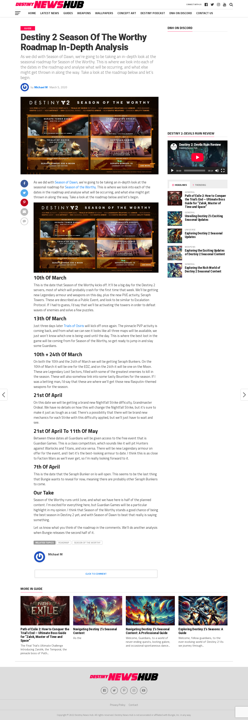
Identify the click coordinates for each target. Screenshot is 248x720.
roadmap (63, 542)
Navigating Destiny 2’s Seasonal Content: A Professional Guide (148, 631)
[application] (197, 157)
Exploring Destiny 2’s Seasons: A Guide (200, 631)
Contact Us (204, 13)
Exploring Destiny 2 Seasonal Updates (204, 235)
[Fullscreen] (223, 170)
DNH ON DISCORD (180, 13)
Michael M (41, 87)
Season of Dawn (66, 182)
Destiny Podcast (153, 13)
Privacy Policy (117, 705)
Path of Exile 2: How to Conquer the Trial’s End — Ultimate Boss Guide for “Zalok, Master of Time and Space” (205, 201)
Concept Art (126, 13)
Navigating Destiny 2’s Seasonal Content (95, 631)
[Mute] (217, 170)
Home (32, 13)
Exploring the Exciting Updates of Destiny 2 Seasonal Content (205, 252)
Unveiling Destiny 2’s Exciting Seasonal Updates (204, 218)
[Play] (172, 170)
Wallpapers (104, 13)
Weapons (84, 13)
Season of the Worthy (80, 187)
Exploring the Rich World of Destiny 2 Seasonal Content (203, 269)
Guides (68, 13)
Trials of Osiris (74, 325)
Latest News (49, 13)
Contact (133, 705)
